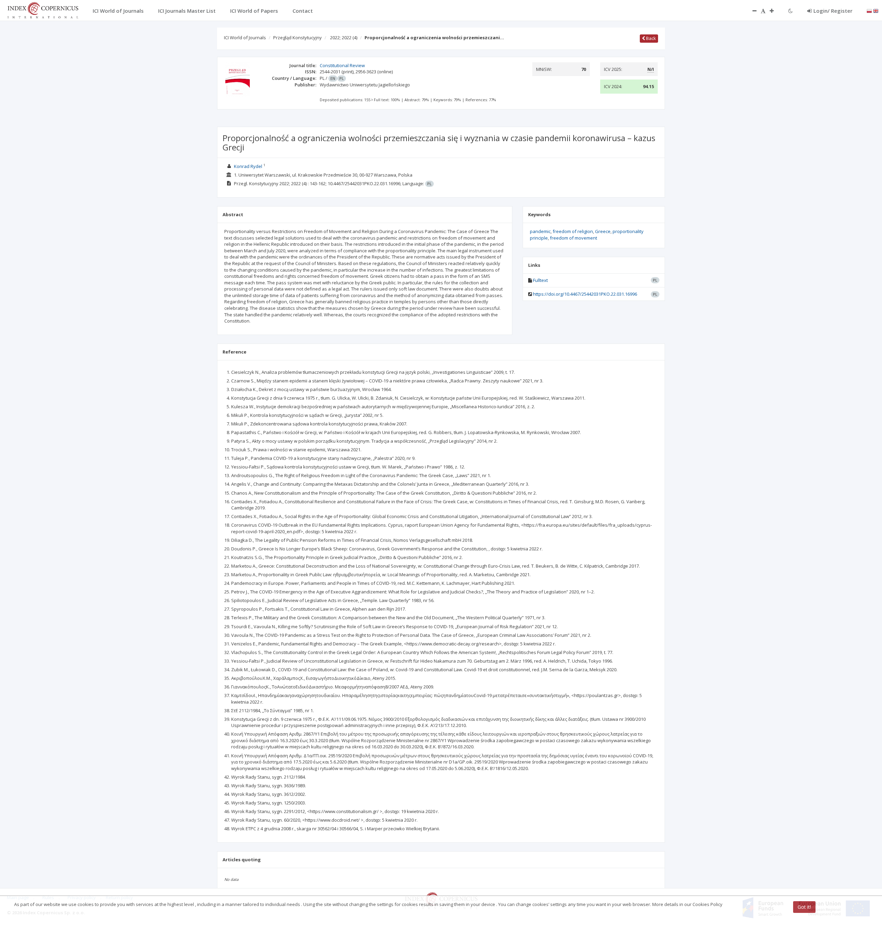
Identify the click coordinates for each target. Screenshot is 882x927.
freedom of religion (573, 231)
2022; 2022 (343, 37)
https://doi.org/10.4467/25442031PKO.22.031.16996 (585, 294)
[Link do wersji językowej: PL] (869, 10)
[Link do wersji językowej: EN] (876, 10)
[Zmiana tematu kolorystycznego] (790, 11)
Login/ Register (832, 10)
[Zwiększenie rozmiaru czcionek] (775, 11)
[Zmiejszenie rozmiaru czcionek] (751, 11)
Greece (603, 231)
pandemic (540, 231)
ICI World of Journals (245, 37)
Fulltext (540, 280)
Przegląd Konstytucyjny (297, 37)
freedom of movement (573, 238)
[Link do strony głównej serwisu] (42, 10)
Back (650, 38)
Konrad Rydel (248, 166)
